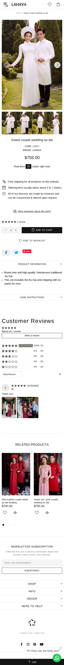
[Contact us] (57, 658)
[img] (18, 385)
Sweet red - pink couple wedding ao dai (46, 501)
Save (28, 251)
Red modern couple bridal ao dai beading (15, 501)
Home (18, 13)
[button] (9, 222)
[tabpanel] (16, 488)
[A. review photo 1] (9, 407)
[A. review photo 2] (27, 407)
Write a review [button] (32, 335)
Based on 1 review (11, 331)
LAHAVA (19, 4)
